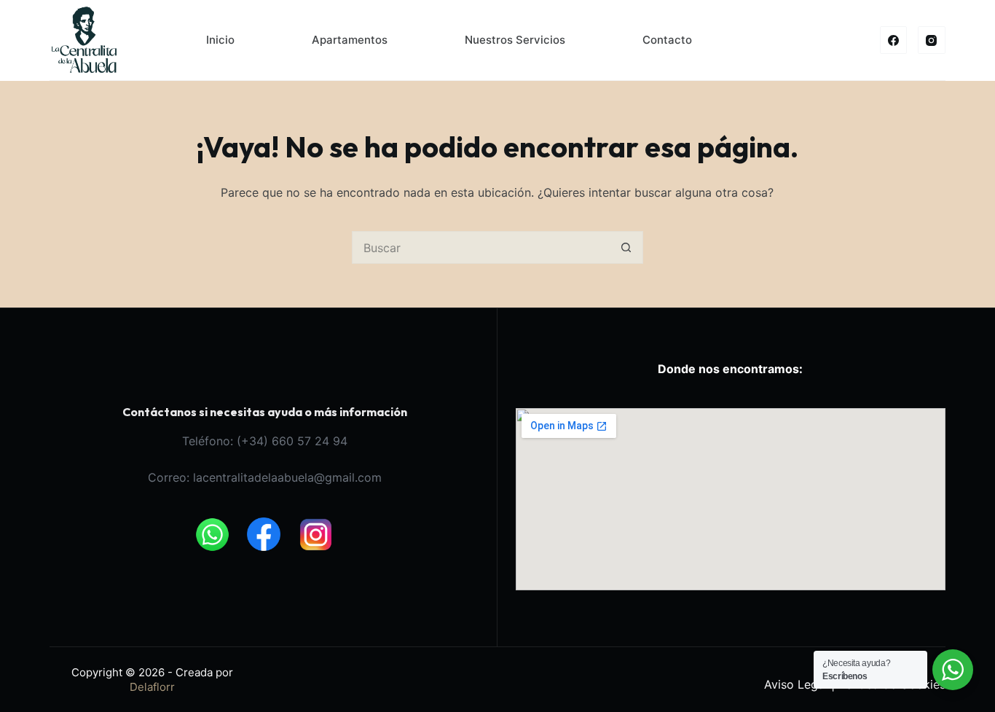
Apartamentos (350, 40)
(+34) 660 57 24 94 (292, 441)
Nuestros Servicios (515, 40)
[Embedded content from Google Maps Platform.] (730, 499)
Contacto (667, 40)
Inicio (220, 40)
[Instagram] (931, 40)
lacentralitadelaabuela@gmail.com (287, 477)
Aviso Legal (795, 684)
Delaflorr (152, 687)
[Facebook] (894, 40)
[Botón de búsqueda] (626, 247)
